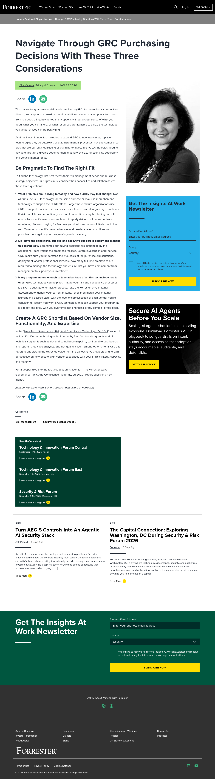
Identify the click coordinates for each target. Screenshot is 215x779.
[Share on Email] (43, 99)
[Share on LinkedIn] (32, 99)
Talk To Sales (203, 7)
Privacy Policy (41, 765)
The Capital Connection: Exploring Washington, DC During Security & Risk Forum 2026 (154, 535)
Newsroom (68, 731)
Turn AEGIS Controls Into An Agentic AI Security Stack (57, 532)
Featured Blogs (33, 19)
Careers (67, 735)
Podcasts (162, 735)
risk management (25, 422)
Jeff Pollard (21, 542)
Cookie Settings (62, 765)
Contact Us (163, 731)
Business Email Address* (141, 231)
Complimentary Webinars (123, 731)
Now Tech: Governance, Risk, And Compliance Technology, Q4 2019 (66, 331)
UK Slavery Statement (122, 740)
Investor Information (26, 735)
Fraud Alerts (22, 740)
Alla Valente (26, 85)
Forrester (115, 547)
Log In (185, 7)
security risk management (58, 422)
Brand (66, 740)
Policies (114, 735)
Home (18, 19)
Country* (133, 247)
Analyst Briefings (24, 731)
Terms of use (22, 765)
